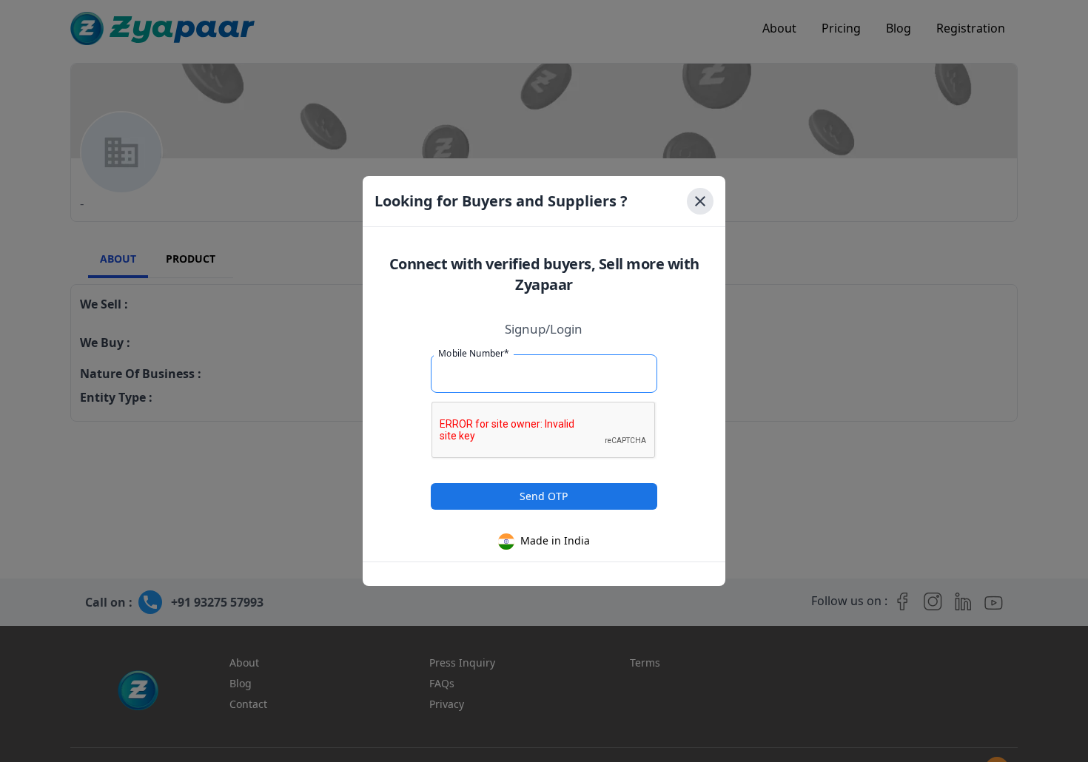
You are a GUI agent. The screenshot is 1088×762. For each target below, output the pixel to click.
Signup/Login (543, 328)
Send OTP (544, 496)
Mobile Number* (473, 353)
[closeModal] (700, 201)
